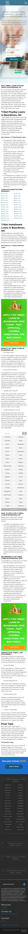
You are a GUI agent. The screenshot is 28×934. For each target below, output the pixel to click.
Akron (7, 444)
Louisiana (20, 800)
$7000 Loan (5, 211)
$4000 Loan (17, 207)
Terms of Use (9, 65)
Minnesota (7, 806)
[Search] (24, 433)
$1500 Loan (4, 205)
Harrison (7, 469)
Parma (20, 477)
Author (3, 921)
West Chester (7, 495)
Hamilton (20, 466)
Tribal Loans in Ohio (20, 24)
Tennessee (7, 824)
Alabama (7, 785)
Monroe (7, 480)
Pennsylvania (20, 819)
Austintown (21, 487)
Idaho (20, 793)
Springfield (21, 444)
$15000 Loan (5, 216)
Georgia (7, 793)
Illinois (8, 795)
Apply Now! (14, 766)
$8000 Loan (18, 211)
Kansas (20, 798)
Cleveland (20, 437)
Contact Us (4, 907)
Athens (7, 502)
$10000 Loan (18, 213)
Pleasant (20, 495)
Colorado (20, 787)
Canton (7, 473)
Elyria (20, 502)
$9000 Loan (5, 213)
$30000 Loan (18, 218)
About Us (4, 909)
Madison (20, 462)
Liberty (21, 448)
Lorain (20, 491)
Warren (7, 498)
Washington (20, 451)
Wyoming (20, 829)
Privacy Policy (17, 64)
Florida (20, 790)
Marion (20, 458)
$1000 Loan (17, 202)
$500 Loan (4, 198)
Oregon (7, 819)
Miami (7, 458)
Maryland (8, 803)
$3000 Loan (5, 207)
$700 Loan (4, 200)
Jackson (7, 448)
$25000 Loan (5, 218)
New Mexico (20, 814)
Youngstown (7, 491)
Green (20, 455)
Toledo (20, 440)
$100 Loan (4, 193)
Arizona (20, 785)
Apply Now (14, 59)
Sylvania (20, 484)
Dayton (7, 455)
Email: (7, 52)
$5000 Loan (5, 209)
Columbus (7, 437)
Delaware (8, 790)
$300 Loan (4, 196)
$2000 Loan (17, 205)
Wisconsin (8, 829)
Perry (7, 462)
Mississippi (20, 806)
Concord (7, 484)
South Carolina (20, 821)
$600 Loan (17, 198)
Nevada (20, 811)
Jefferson (7, 477)
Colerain (7, 487)
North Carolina (7, 816)
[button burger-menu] (25, 3)
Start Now (14, 343)
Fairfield (21, 473)
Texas (20, 824)
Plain (20, 480)
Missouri (7, 808)
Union (7, 451)
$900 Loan (4, 202)
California (8, 787)
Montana (20, 808)
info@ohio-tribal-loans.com (9, 914)
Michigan (20, 803)
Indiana (20, 795)
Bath (20, 498)
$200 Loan (17, 193)
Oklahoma (20, 816)
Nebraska (8, 811)
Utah (7, 827)
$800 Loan (17, 200)
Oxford (7, 506)
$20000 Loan (18, 216)
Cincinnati (7, 440)
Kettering (20, 506)
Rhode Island (8, 821)
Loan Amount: (9, 47)
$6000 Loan (17, 209)
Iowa (7, 798)
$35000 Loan (5, 220)
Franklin (21, 469)
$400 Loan (17, 196)
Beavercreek (7, 466)
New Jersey (7, 814)
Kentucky (8, 800)
